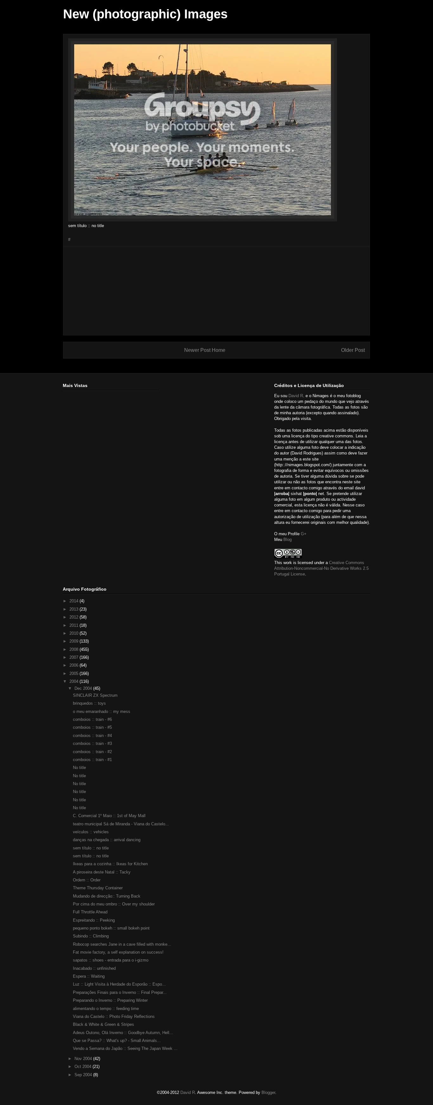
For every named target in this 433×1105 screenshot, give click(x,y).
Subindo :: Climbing (91, 936)
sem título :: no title (91, 848)
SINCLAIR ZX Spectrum (95, 695)
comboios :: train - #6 (92, 719)
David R (295, 395)
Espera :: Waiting (89, 976)
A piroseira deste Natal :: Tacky (102, 872)
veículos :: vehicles (91, 831)
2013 (74, 609)
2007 (74, 657)
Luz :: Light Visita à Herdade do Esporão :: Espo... (119, 984)
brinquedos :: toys (89, 703)
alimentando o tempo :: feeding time (106, 1008)
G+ (304, 533)
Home (218, 350)
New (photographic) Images (145, 14)
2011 (74, 625)
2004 (74, 681)
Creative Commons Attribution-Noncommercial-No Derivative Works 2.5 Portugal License (321, 568)
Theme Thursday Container (98, 888)
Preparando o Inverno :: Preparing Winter (110, 1000)
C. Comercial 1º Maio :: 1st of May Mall (109, 815)
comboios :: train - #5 (92, 727)
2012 (74, 617)
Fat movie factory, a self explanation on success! (118, 952)
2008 (74, 649)
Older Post (353, 350)
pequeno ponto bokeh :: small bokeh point (111, 928)
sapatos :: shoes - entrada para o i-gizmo (110, 960)
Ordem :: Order (86, 880)
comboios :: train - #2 (92, 751)
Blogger (268, 1092)
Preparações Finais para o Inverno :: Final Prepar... (120, 992)
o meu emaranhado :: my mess (101, 711)
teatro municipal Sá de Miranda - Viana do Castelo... (121, 824)
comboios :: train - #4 (92, 735)
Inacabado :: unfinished (94, 968)
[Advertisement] (216, 290)
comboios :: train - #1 (92, 759)
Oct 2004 (83, 1066)
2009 (74, 641)
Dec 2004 (83, 688)
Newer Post (197, 350)
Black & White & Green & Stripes (103, 1024)
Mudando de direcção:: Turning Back (106, 896)
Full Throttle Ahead (90, 912)
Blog (287, 539)
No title (79, 767)
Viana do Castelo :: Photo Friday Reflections (114, 1016)
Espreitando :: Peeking (94, 920)
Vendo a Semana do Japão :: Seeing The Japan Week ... (125, 1048)
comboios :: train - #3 (92, 743)
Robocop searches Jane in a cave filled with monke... (122, 944)
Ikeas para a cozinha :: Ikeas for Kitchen (110, 863)
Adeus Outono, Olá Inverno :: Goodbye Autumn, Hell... (123, 1032)
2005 (74, 673)
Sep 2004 (83, 1074)
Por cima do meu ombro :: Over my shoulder (114, 904)
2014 (74, 601)
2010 (74, 633)
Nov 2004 (83, 1058)
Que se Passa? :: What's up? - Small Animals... (117, 1040)
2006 (74, 665)
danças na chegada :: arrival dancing (106, 839)
